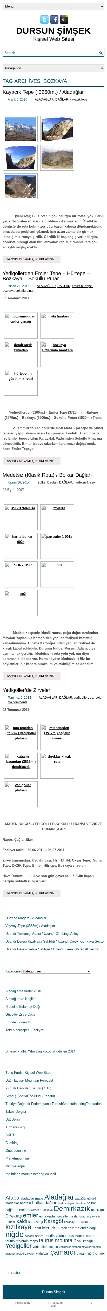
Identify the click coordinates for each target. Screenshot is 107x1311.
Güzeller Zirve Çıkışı (21, 1014)
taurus (69, 1236)
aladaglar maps (32, 1198)
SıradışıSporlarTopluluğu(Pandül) (30, 1096)
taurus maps (85, 1236)
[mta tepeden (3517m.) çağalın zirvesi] (57, 737)
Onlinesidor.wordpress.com (33, 1305)
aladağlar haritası (18, 1203)
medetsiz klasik (84, 482)
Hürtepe (10, 1221)
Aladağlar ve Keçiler (20, 999)
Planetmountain (17, 1158)
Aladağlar (59, 1197)
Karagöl (53, 1221)
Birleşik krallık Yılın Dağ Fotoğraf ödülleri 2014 (40, 1051)
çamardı (63, 1252)
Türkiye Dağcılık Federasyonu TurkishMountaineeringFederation (53, 1104)
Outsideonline (15, 1151)
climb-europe (15, 1166)
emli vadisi (47, 1216)
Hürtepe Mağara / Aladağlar (25, 918)
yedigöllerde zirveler (88, 697)
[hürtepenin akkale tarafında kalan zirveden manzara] (20, 382)
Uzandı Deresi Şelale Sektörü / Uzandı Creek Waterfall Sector (52, 949)
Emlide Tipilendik (18, 1022)
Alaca (12, 1198)
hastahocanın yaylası (85, 1216)
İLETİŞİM (12, 1273)
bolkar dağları (44, 1202)
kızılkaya (18, 1226)
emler (30, 1215)
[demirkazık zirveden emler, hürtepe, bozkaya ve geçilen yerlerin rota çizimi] (20, 354)
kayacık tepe (79, 99)
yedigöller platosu (45, 1247)
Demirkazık (72, 1208)
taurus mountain (57, 1240)
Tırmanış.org (15, 1127)
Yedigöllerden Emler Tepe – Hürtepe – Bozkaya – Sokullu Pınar (46, 275)
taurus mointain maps (21, 1241)
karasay (69, 1221)
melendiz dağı (85, 1228)
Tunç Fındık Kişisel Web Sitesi (28, 1073)
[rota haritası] (57, 325)
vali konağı (85, 1241)
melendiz (67, 1228)
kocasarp (83, 1222)
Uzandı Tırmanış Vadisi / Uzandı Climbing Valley (42, 934)
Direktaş (13, 1216)
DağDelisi (12, 1119)
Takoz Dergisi (15, 1112)
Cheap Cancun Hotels (77, 1302)
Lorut (36, 1228)
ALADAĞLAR (44, 99)
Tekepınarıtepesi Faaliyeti (24, 1030)
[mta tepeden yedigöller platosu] (20, 794)
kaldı (22, 1221)
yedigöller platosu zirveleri (75, 1246)
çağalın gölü (85, 1253)
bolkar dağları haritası (72, 1203)
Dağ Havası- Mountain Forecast (29, 1080)
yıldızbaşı (42, 1253)
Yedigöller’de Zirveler (26, 690)
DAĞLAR (61, 99)
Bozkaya (47, 1209)
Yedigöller (18, 1246)
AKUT (10, 1135)
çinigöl (100, 1253)
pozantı (29, 1235)
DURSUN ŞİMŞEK (53, 31)
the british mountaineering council (30, 1174)
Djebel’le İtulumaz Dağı (22, 1007)
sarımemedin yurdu (49, 1236)
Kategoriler (13, 971)
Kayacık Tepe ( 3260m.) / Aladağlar (43, 92)
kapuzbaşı (35, 1222)
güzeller (63, 1216)
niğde (14, 1234)
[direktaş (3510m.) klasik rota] (57, 765)
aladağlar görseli (85, 1198)
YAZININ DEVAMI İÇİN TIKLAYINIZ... (31, 259)
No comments (17, 702)
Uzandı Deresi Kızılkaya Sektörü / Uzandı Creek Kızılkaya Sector (55, 941)
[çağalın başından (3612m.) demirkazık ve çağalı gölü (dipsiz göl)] (20, 765)
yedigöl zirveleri (25, 1253)
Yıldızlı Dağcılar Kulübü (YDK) (28, 1088)
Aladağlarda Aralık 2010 (23, 991)
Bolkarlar (35, 1209)
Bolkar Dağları (47, 482)
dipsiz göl (98, 1210)
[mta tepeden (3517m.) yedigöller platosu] (20, 737)
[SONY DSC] (20, 574)
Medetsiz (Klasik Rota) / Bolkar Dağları (47, 475)
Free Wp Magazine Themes (73, 1305)
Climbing (11, 1143)
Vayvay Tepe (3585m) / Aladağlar (30, 926)
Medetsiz (51, 1227)
